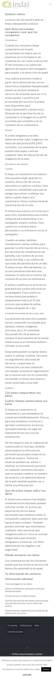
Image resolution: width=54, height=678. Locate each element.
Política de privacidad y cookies (27, 654)
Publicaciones (26, 625)
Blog (37, 625)
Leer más (27, 674)
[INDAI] (15, 4)
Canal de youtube (15, 631)
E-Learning (12, 625)
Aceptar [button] (46, 669)
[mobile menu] (50, 4)
